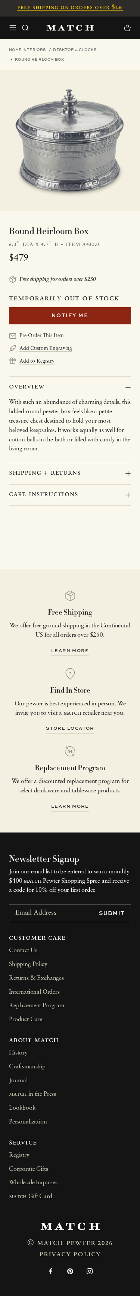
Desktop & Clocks (74, 49)
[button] (25, 28)
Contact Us (23, 951)
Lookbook (22, 1108)
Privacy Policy (69, 1254)
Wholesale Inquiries (33, 1183)
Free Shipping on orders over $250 (70, 7)
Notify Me (70, 315)
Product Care (25, 1020)
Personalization (28, 1122)
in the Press (32, 1094)
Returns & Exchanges (36, 978)
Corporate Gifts (28, 1169)
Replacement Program (36, 1006)
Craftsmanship (27, 1067)
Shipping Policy (28, 965)
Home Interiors (27, 49)
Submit (112, 912)
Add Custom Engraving (45, 348)
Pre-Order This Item (41, 336)
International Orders (34, 992)
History (18, 1053)
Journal (18, 1081)
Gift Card (30, 1197)
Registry (19, 1155)
